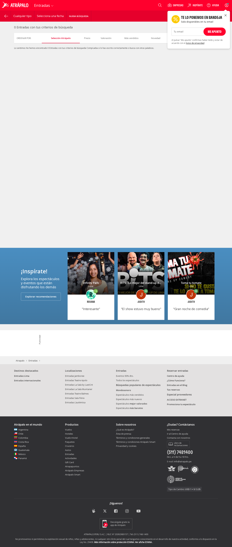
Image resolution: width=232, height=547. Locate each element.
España (22, 445)
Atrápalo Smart (72, 474)
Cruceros (69, 445)
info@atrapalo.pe (182, 461)
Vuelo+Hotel (71, 437)
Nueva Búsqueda (78, 16)
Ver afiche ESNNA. (143, 542)
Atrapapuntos (72, 466)
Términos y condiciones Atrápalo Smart (135, 441)
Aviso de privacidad (195, 43)
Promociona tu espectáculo (181, 404)
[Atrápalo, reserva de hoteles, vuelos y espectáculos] (15, 5)
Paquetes (70, 441)
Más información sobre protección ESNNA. (114, 542)
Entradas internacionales (27, 380)
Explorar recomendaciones (40, 296)
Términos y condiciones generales (133, 437)
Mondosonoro (123, 390)
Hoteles (69, 433)
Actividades (71, 458)
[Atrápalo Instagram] (127, 511)
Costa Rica (23, 441)
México (22, 454)
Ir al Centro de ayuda (177, 434)
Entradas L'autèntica (75, 402)
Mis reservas (173, 429)
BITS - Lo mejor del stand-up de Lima (143, 283)
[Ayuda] (213, 5)
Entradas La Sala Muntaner (78, 389)
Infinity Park (91, 283)
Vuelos (68, 429)
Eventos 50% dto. (124, 375)
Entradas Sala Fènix (75, 398)
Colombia (23, 437)
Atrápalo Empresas (74, 470)
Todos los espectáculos (127, 380)
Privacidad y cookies (126, 445)
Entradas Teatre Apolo (76, 380)
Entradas (33, 360)
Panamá (22, 458)
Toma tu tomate (191, 283)
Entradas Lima (21, 375)
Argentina (23, 429)
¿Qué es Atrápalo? (125, 429)
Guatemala (23, 450)
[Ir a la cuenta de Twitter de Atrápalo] (105, 511)
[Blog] (94, 511)
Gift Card (69, 462)
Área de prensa (123, 433)
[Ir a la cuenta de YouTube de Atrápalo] (138, 511)
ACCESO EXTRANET (176, 399)
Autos (68, 450)
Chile (20, 433)
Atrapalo (20, 360)
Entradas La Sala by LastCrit (79, 384)
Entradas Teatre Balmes (77, 393)
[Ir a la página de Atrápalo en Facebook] (116, 511)
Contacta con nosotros (178, 438)
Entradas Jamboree (74, 375)
